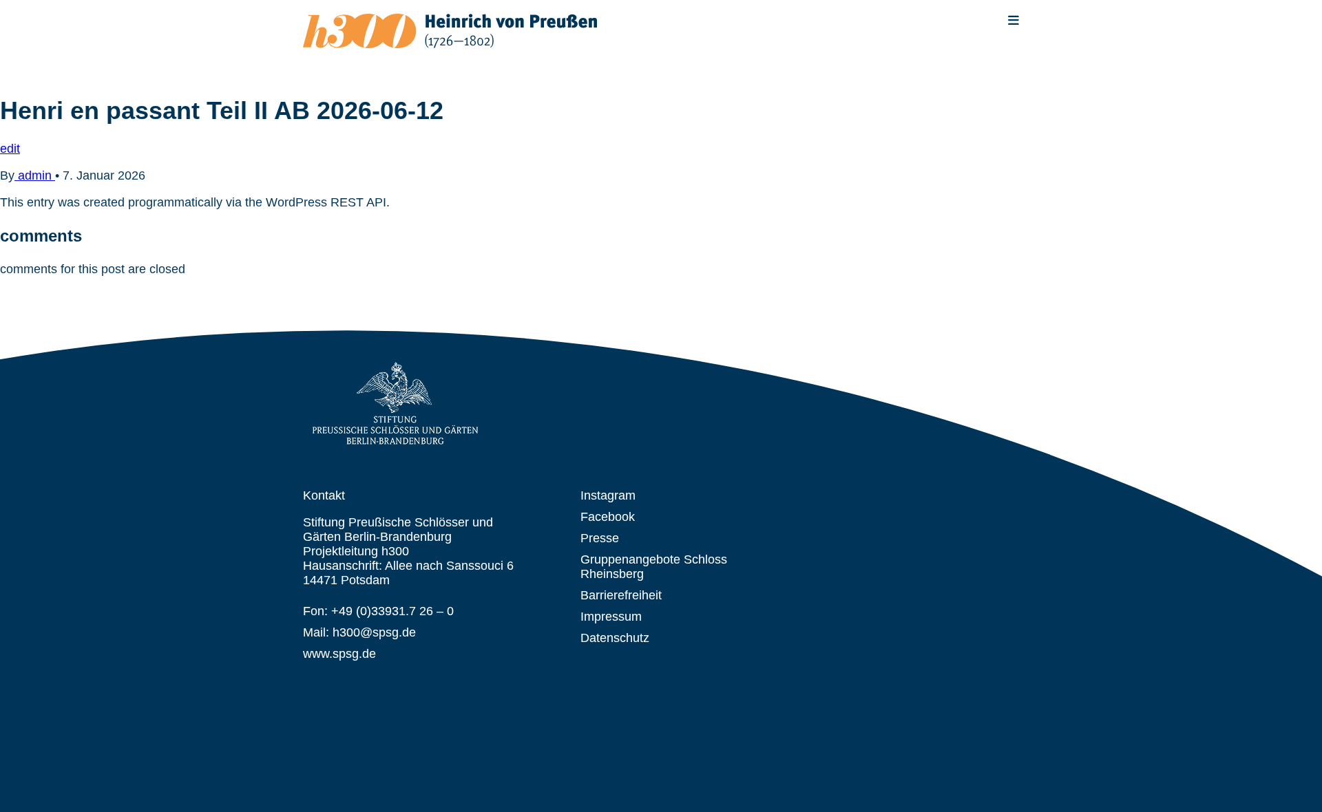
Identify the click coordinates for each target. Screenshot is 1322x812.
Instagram (608, 495)
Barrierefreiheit (621, 595)
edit (10, 149)
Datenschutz (614, 638)
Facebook (607, 517)
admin (34, 175)
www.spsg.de (339, 654)
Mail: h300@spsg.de (359, 632)
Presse (599, 538)
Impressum (611, 616)
